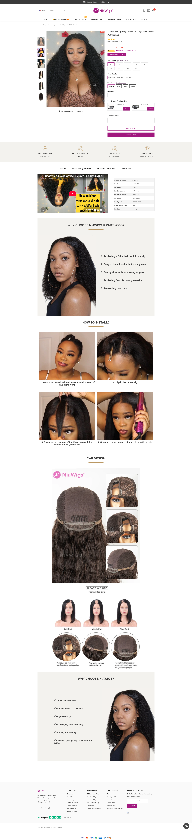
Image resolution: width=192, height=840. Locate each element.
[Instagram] (41, 808)
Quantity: (111, 91)
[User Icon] (144, 11)
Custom (132, 86)
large (125, 86)
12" (119, 64)
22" (119, 69)
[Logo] (103, 10)
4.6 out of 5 (67, 817)
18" (145, 64)
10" (111, 64)
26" (136, 69)
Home (39, 25)
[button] (112, 39)
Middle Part (111, 77)
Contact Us (79, 111)
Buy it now (131, 135)
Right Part (120, 77)
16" (136, 64)
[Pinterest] (45, 808)
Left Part (128, 77)
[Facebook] (38, 808)
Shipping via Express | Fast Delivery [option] (96, 2)
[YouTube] (49, 808)
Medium (111, 86)
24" (128, 69)
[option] (75, 69)
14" (128, 64)
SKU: (109, 41)
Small (118, 86)
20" (111, 69)
